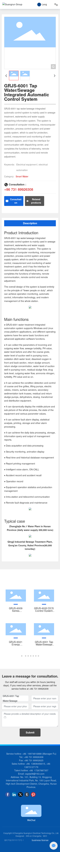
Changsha (36, 836)
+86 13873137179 (37, 765)
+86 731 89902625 (33, 760)
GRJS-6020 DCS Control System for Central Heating (44, 612)
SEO (45, 836)
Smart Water (22, 176)
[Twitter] (20, 794)
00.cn (29, 836)
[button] (21, 656)
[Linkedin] (14, 794)
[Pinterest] (33, 794)
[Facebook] (7, 794)
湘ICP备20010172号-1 (14, 840)
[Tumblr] (26, 794)
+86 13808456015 (35, 763)
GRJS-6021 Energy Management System (15, 645)
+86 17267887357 (38, 770)
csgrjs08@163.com (34, 773)
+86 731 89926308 (18, 189)
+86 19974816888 (32, 753)
